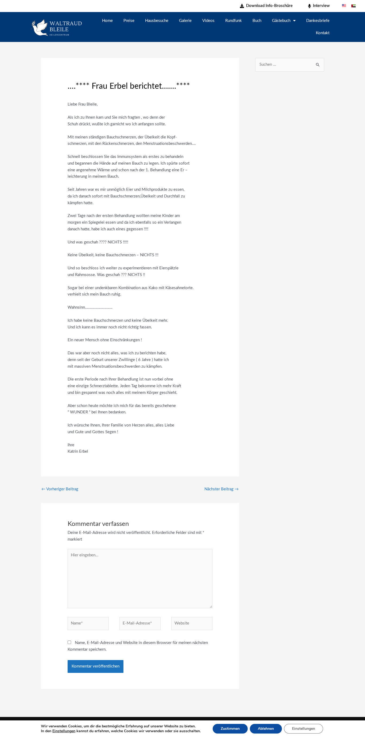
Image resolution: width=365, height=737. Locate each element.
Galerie (185, 21)
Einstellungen (63, 731)
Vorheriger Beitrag (59, 489)
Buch (257, 21)
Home (107, 21)
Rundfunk (233, 21)
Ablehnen (266, 728)
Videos (208, 21)
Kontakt (322, 33)
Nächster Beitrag (221, 489)
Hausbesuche (156, 21)
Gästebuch (281, 21)
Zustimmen (230, 728)
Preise (128, 21)
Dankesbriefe (317, 21)
